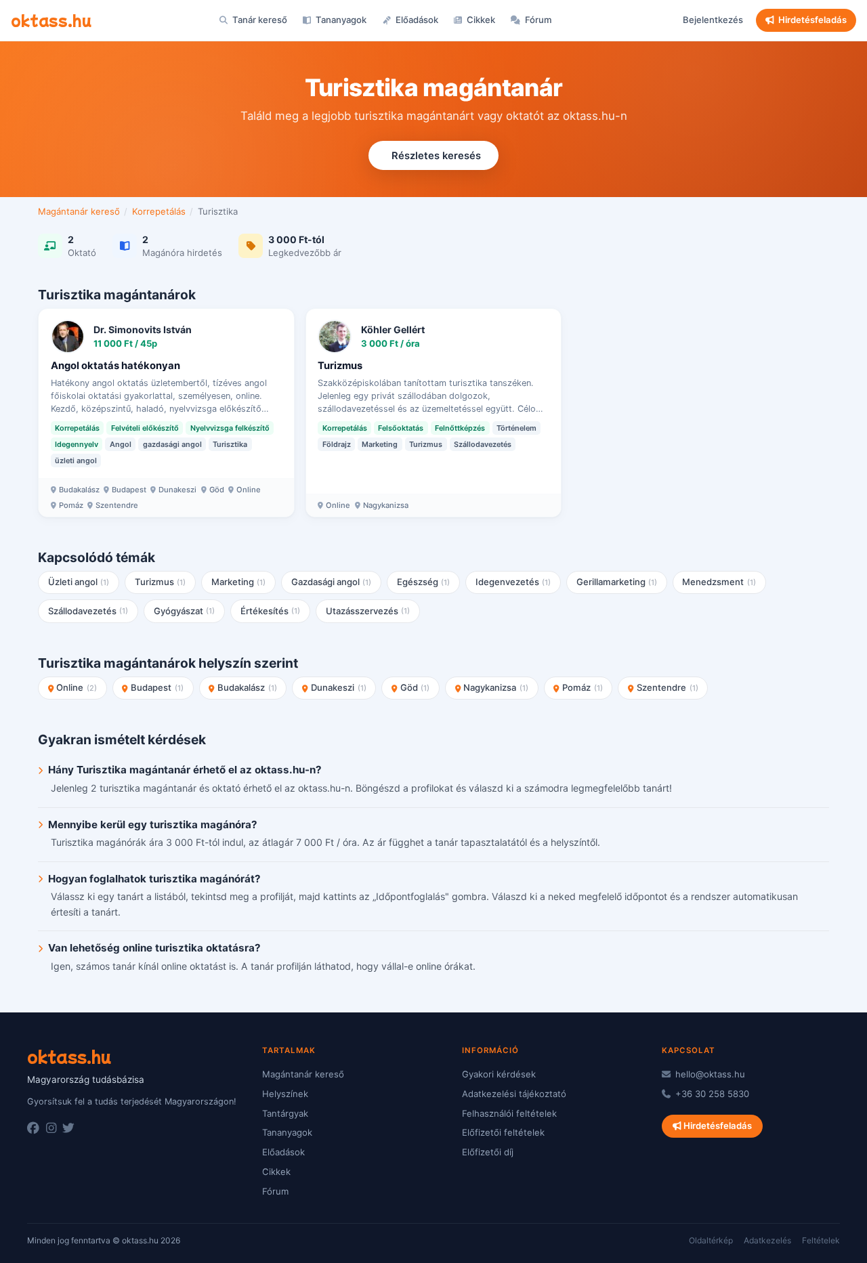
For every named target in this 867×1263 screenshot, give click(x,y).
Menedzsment (719, 581)
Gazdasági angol (331, 581)
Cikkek (480, 19)
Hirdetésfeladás (812, 19)
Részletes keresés (436, 156)
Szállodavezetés (88, 610)
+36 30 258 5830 (711, 1093)
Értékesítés (270, 610)
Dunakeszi (338, 687)
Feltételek (821, 1240)
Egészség (423, 581)
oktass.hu (51, 19)
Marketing (238, 581)
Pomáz (582, 687)
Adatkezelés (767, 1240)
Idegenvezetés (513, 581)
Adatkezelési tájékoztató (514, 1093)
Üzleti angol (79, 581)
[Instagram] (51, 1128)
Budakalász (247, 687)
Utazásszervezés (368, 610)
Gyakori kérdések (499, 1074)
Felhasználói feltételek (509, 1113)
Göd (415, 687)
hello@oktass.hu (709, 1074)
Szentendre (667, 687)
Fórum (537, 19)
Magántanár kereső (79, 211)
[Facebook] (33, 1128)
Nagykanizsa (495, 687)
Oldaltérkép (711, 1240)
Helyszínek (285, 1093)
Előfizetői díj (487, 1152)
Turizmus (160, 581)
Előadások (416, 19)
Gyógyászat (184, 610)
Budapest (157, 687)
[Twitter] (68, 1128)
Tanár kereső (258, 19)
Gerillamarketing (617, 581)
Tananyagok (340, 19)
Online (76, 687)
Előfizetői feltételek (503, 1132)
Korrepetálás (159, 211)
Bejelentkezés (713, 19)
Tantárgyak (285, 1113)
